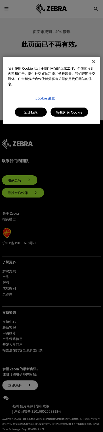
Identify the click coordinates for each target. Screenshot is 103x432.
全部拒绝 (31, 111)
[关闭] (93, 61)
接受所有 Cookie (69, 111)
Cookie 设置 (45, 97)
